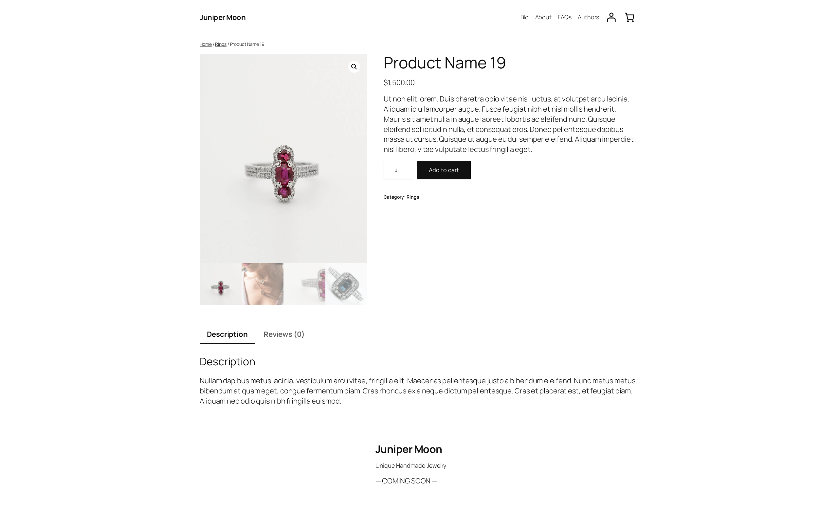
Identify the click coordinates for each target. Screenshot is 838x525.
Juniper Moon (223, 17)
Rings (221, 44)
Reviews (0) (284, 334)
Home (206, 44)
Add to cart (444, 170)
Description (227, 334)
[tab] (227, 335)
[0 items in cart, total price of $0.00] (629, 17)
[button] (354, 67)
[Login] (611, 17)
